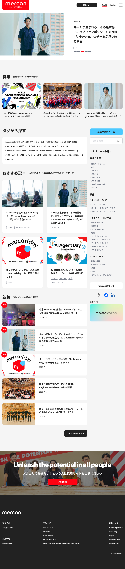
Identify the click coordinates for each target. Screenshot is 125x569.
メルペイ (94, 174)
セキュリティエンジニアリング (103, 211)
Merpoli (111, 535)
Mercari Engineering (116, 528)
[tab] (75, 51)
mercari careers (7, 543)
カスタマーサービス (99, 229)
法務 (93, 268)
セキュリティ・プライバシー (23, 228)
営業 (70, 278)
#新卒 (39, 155)
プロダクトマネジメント (100, 239)
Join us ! (62, 482)
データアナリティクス (99, 243)
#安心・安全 (39, 142)
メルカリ (76, 43)
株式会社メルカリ (8, 528)
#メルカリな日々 (43, 146)
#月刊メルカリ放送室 (68, 142)
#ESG (45, 155)
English (113, 5)
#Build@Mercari (76, 155)
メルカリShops (97, 181)
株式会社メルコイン (49, 539)
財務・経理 (63, 278)
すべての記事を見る (75, 433)
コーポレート (55, 228)
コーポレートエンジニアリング (103, 208)
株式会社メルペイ (49, 528)
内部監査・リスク (98, 264)
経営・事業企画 (97, 222)
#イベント (9, 159)
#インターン (30, 155)
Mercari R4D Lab (114, 539)
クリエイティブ (97, 250)
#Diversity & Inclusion (58, 155)
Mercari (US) (47, 531)
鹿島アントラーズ (98, 163)
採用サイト (86, 5)
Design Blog (113, 531)
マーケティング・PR (57, 282)
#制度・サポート (11, 155)
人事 (93, 271)
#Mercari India (11, 146)
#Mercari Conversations (15, 150)
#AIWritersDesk (52, 142)
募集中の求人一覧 (106, 131)
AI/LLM (94, 187)
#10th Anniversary (70, 150)
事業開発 (94, 226)
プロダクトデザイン (99, 246)
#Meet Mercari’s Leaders (50, 150)
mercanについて (106, 285)
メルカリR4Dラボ (98, 184)
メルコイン (95, 177)
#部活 (22, 155)
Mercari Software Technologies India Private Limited (61, 543)
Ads (92, 167)
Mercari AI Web (114, 543)
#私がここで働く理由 (27, 146)
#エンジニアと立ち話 (60, 146)
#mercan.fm (32, 150)
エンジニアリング (98, 204)
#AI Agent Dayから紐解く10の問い (19, 142)
